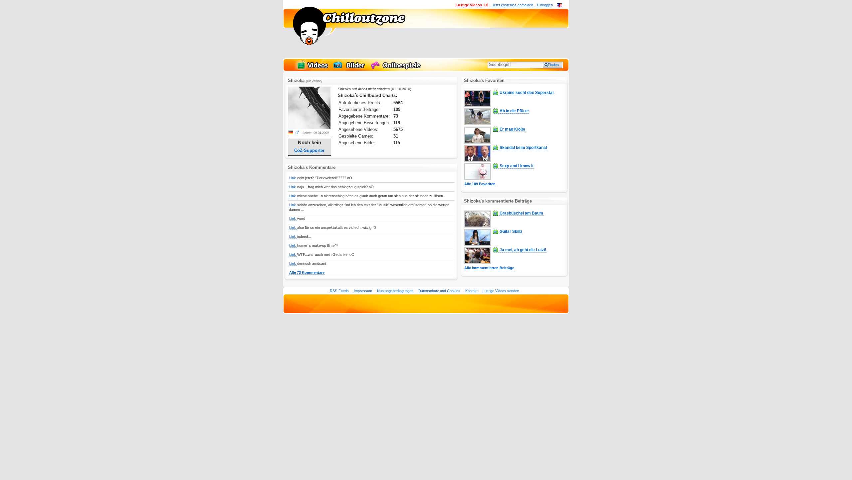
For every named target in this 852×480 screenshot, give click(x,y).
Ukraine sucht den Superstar (527, 92)
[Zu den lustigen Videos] (312, 69)
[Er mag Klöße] (478, 142)
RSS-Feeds (339, 291)
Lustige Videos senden (501, 291)
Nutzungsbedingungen (395, 291)
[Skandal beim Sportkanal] (478, 161)
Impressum (363, 291)
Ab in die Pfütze (514, 111)
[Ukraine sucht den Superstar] (478, 106)
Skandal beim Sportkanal (523, 147)
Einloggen (545, 5)
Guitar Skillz (511, 231)
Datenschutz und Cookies (439, 291)
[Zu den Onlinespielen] (396, 69)
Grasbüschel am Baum (521, 213)
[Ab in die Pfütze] (478, 124)
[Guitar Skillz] (478, 244)
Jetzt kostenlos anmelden (512, 5)
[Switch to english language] (559, 6)
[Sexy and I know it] (478, 179)
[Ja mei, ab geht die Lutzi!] (478, 263)
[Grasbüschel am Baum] (478, 226)
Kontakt (471, 291)
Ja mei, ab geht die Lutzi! (523, 249)
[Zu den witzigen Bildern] (349, 69)
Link (293, 178)
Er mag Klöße (512, 129)
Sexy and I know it (516, 166)
